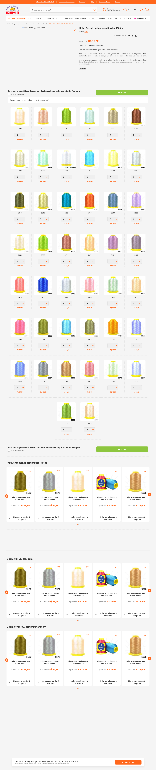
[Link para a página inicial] (8, 24)
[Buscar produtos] (94, 10)
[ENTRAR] (112, 10)
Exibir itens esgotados (18, 94)
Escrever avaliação (116, 741)
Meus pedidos (132, 10)
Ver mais (82, 69)
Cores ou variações (21, 510)
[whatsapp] (136, 36)
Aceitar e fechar (128, 762)
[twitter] (129, 35)
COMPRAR (122, 93)
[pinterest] (133, 36)
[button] (6, 496)
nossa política (45, 763)
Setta (86, 32)
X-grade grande (17, 24)
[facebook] (126, 36)
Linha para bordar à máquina (35, 24)
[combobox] (63, 10)
